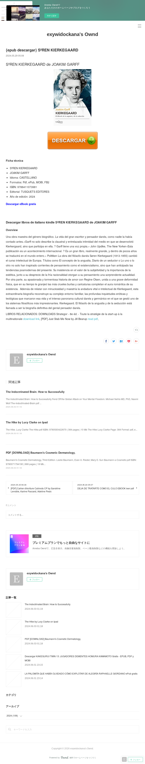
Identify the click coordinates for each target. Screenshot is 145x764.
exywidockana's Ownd (72, 34)
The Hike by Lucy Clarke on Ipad (27, 422)
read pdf (93, 319)
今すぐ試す (51, 15)
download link (31, 319)
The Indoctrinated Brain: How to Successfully (35, 392)
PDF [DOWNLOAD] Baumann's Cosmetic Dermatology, (40, 452)
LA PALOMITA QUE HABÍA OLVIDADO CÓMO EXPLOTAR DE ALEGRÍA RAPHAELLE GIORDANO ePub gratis (81, 673)
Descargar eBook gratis (21, 204)
